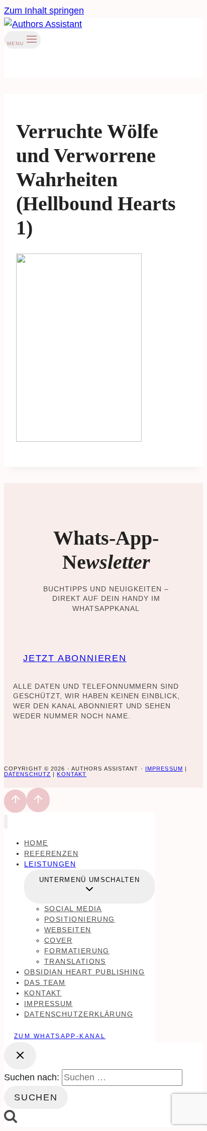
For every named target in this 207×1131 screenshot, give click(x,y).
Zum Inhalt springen (44, 11)
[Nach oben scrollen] (15, 801)
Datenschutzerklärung (78, 1014)
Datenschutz (27, 774)
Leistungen (50, 864)
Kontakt (71, 774)
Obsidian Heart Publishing (84, 972)
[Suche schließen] (20, 1055)
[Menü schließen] (6, 821)
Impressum (164, 769)
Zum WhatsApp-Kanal (60, 1036)
